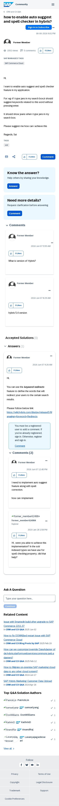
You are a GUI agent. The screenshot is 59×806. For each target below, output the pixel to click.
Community (21, 4)
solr (6, 145)
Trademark (14, 790)
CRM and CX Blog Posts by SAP (22, 643)
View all (8, 748)
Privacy (14, 774)
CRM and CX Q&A (13, 12)
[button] (40, 50)
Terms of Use (44, 774)
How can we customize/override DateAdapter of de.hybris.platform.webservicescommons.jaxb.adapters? (29, 653)
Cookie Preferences (15, 799)
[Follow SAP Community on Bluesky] (27, 765)
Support (44, 790)
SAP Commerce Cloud (14, 63)
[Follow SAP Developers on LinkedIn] (37, 765)
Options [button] (53, 27)
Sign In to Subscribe (38, 27)
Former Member (21, 42)
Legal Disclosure (44, 782)
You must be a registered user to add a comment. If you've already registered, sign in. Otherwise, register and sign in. (28, 433)
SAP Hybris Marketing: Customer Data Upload (28, 681)
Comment (48, 157)
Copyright (15, 782)
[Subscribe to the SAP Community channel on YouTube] (32, 765)
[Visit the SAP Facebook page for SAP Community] (21, 765)
